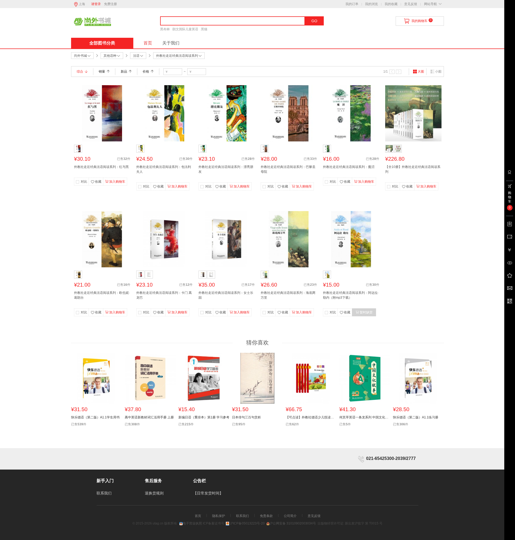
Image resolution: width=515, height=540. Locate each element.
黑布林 (165, 29)
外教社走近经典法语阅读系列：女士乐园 (225, 295)
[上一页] (392, 72)
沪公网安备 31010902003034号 (293, 523)
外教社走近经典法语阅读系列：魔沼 (348, 167)
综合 (80, 71)
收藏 (98, 181)
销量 (102, 71)
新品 (124, 71)
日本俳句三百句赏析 (246, 417)
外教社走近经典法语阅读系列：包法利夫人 (163, 169)
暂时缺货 (366, 312)
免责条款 (266, 516)
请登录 (96, 4)
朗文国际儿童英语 (185, 29)
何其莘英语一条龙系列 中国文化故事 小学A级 (364, 417)
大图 (421, 71)
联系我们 (104, 493)
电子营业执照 (192, 523)
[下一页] (398, 72)
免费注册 (110, 4)
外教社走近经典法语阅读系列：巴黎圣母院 (288, 169)
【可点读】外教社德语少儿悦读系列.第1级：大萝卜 (311, 417)
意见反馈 (410, 4)
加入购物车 (117, 181)
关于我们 (170, 43)
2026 (148, 523)
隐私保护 (218, 516)
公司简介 (290, 516)
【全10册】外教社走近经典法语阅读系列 (412, 169)
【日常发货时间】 (208, 493)
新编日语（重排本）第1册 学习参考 (203, 417)
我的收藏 (391, 4)
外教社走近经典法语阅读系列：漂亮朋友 (225, 169)
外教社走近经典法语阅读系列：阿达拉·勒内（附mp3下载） (351, 295)
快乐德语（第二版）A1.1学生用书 (95, 417)
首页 (148, 43)
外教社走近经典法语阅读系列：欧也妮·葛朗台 (102, 295)
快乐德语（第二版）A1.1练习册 (415, 417)
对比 (84, 181)
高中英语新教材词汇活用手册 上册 (149, 417)
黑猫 (204, 29)
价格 (146, 71)
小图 (438, 71)
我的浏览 (371, 4)
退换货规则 (154, 493)
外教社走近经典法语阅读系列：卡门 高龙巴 (164, 295)
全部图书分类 (102, 43)
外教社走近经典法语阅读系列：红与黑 (101, 167)
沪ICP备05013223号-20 (247, 523)
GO (314, 21)
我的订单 (351, 4)
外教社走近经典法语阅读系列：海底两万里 (288, 295)
